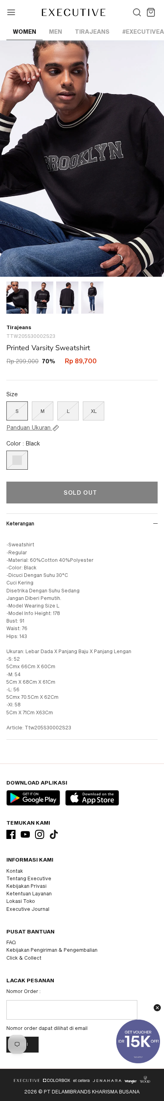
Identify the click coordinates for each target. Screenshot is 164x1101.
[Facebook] (11, 834)
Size (12, 394)
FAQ (11, 942)
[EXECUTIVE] (73, 12)
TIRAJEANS (92, 31)
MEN (55, 31)
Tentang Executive (28, 878)
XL (94, 411)
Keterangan (20, 523)
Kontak (14, 870)
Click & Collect (23, 957)
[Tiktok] (54, 834)
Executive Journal (27, 909)
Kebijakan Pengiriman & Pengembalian (52, 950)
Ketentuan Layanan (29, 893)
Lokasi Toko (20, 901)
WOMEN (24, 31)
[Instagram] (39, 834)
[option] (82, 158)
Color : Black (23, 443)
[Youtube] (25, 834)
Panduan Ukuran (29, 427)
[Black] (17, 460)
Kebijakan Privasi (26, 886)
